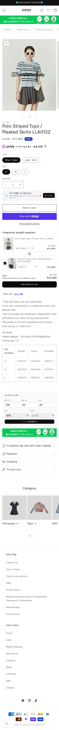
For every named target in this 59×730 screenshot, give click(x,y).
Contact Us (12, 562)
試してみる (49, 195)
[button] (3, 10)
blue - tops (11, 160)
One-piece (8, 523)
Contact (10, 688)
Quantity (6, 178)
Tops (30, 523)
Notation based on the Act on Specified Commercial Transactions (26, 598)
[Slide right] (36, 116)
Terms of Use (13, 614)
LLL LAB (18, 294)
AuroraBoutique (25, 724)
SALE (8, 640)
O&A (8, 583)
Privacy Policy (13, 590)
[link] (8, 243)
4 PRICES (11, 674)
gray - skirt (31, 160)
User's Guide (12, 569)
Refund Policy (13, 607)
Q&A (8, 681)
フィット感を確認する (29, 421)
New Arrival (12, 653)
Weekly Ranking (14, 647)
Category (11, 660)
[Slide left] (23, 116)
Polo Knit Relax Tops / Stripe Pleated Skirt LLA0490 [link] (34, 260)
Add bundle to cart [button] (29, 284)
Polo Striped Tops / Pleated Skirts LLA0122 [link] (33, 239)
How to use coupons (16, 576)
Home (9, 633)
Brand (9, 667)
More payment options (29, 224)
